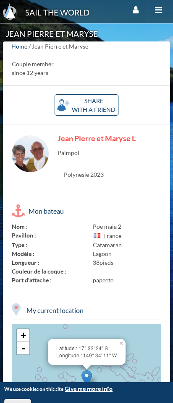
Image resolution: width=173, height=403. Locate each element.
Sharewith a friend (93, 105)
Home (19, 46)
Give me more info (89, 388)
